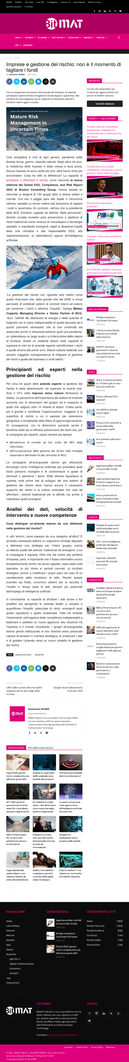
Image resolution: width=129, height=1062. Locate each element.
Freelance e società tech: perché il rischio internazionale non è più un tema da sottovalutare (44, 841)
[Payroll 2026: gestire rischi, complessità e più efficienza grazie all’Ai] (17, 762)
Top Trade (29, 2)
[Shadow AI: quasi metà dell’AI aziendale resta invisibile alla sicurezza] (44, 762)
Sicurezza (42, 37)
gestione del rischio (23, 654)
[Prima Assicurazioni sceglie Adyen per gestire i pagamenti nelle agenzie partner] (91, 646)
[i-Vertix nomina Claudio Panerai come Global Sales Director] (91, 333)
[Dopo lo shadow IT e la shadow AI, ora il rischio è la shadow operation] (70, 860)
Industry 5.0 (65, 2)
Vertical (101, 37)
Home (9, 57)
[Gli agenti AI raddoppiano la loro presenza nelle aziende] (70, 824)
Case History (57, 37)
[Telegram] (38, 81)
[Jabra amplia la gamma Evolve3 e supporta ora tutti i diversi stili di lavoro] (91, 481)
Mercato (88, 37)
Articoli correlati (16, 748)
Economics (15, 968)
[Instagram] (99, 11)
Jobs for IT (15, 958)
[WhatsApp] (31, 81)
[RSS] (110, 11)
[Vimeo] (120, 11)
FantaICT (14, 973)
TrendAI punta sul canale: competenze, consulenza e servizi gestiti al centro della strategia (104, 170)
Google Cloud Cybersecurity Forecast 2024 (67, 689)
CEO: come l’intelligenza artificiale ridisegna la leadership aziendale (108, 545)
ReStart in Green (94, 2)
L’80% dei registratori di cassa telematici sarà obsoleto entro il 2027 (107, 630)
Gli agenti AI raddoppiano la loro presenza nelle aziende (69, 838)
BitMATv (18, 2)
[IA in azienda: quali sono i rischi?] (91, 442)
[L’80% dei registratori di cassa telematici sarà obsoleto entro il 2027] (91, 630)
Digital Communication (22, 963)
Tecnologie (73, 37)
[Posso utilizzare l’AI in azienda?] (91, 399)
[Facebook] (94, 11)
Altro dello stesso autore (40, 748)
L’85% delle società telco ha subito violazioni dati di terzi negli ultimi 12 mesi (24, 691)
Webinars (27, 45)
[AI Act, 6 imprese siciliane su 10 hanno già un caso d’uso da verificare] (91, 382)
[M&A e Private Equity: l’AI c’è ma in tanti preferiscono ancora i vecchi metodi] (17, 824)
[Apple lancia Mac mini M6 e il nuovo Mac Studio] (91, 468)
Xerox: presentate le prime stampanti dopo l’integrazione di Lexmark (108, 498)
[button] (119, 37)
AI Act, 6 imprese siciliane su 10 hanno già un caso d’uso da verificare (109, 383)
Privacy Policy (97, 1047)
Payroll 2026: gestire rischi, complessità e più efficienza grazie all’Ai (17, 776)
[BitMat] (64, 24)
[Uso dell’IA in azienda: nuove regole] (91, 412)
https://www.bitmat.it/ (37, 713)
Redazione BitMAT (17, 74)
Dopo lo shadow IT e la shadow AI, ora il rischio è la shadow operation (70, 873)
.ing (8, 977)
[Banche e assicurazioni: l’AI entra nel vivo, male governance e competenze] (91, 666)
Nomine (10, 940)
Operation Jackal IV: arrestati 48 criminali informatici (106, 561)
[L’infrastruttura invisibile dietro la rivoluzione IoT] (70, 762)
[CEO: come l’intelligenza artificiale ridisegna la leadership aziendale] (91, 544)
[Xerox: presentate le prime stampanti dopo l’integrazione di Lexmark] (91, 498)
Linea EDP (40, 2)
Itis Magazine (52, 2)
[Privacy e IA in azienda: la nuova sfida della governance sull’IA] (91, 425)
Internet (29, 37)
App (17, 45)
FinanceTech (13, 982)
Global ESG (39, 654)
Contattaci (29, 6)
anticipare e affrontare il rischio (27, 180)
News (17, 37)
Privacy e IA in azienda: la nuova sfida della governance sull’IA (108, 426)
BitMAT (9, 2)
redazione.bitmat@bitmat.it (63, 1034)
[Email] (45, 81)
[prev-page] (8, 886)
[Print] (53, 81)
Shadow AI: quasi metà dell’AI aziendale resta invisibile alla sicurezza (43, 776)
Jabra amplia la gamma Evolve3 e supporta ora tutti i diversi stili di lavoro (109, 482)
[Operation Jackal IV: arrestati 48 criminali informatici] (91, 560)
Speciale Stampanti (14, 6)
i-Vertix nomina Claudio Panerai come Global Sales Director (107, 333)
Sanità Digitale (79, 2)
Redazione (110, 1047)
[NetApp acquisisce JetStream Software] (91, 320)
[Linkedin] (104, 11)
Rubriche (11, 954)
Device (9, 949)
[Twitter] (115, 11)
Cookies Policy (82, 1047)
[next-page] (13, 886)
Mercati (10, 935)
